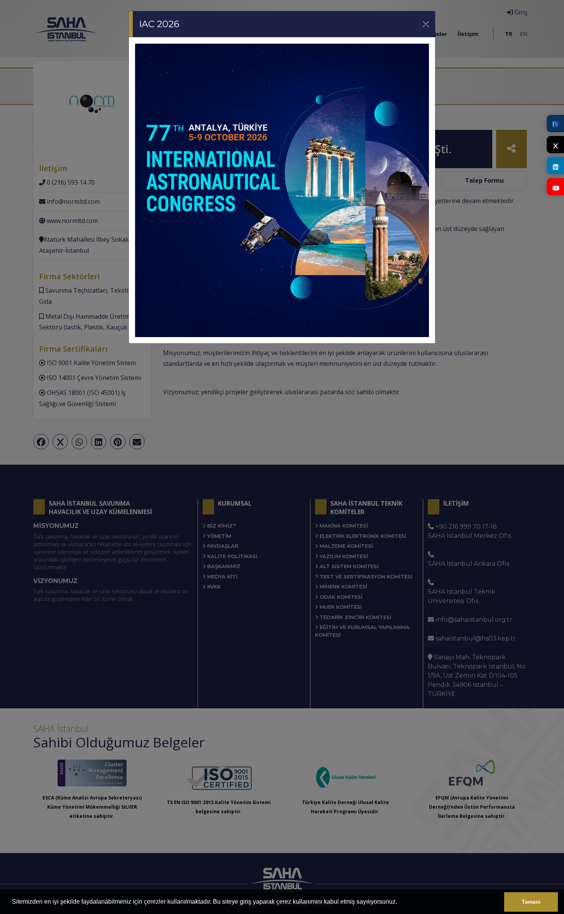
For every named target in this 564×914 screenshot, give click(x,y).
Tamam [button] (531, 902)
